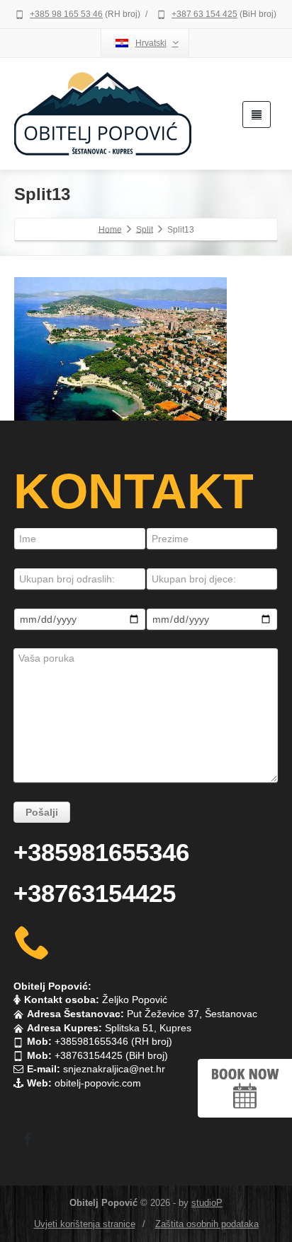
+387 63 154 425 (204, 14)
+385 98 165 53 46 (66, 14)
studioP (207, 1202)
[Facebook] (27, 1139)
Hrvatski (151, 43)
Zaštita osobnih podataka (207, 1224)
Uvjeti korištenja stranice (84, 1224)
